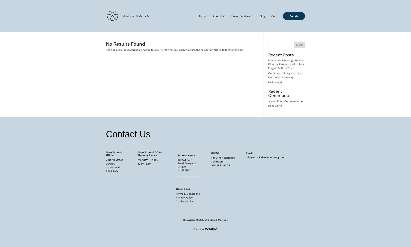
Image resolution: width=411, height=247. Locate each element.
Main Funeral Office (114, 154)
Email (249, 153)
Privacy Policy (184, 197)
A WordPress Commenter (283, 101)
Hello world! (275, 82)
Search (299, 44)
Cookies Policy (185, 201)
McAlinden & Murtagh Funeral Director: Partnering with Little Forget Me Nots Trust (286, 64)
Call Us (215, 153)
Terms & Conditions (188, 193)
